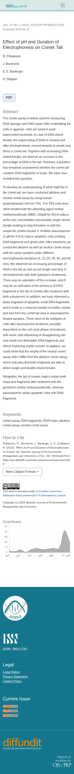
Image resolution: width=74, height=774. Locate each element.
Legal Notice (11, 672)
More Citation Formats (21, 471)
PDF (9, 97)
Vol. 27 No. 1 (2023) (16, 24)
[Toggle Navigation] (62, 5)
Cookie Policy (12, 681)
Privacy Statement (15, 676)
